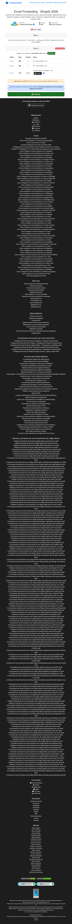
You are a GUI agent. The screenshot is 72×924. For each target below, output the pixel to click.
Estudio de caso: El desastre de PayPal (36, 414)
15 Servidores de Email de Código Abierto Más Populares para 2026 (36, 454)
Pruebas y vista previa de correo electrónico (36, 391)
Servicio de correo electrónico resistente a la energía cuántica (36, 416)
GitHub (37, 785)
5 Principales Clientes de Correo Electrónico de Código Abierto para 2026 (36, 466)
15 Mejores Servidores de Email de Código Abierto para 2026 (36, 441)
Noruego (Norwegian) (36, 856)
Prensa (36, 818)
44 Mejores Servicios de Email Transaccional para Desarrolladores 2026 (36, 347)
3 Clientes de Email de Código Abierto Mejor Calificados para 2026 (36, 452)
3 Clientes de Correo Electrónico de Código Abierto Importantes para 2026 (36, 559)
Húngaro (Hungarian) (36, 846)
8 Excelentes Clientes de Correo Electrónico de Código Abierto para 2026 (36, 536)
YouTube (37, 791)
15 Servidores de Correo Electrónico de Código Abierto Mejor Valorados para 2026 (36, 587)
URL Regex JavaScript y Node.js (36, 431)
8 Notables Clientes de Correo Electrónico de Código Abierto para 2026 (36, 540)
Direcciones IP (36, 320)
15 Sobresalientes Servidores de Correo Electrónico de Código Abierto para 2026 (36, 469)
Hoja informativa (37, 783)
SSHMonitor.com (36, 305)
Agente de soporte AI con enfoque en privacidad (36, 372)
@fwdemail (37, 787)
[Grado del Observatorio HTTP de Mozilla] (44, 878)
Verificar (52, 53)
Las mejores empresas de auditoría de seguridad (36, 370)
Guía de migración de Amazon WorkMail (36, 361)
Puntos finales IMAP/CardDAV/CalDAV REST (36, 382)
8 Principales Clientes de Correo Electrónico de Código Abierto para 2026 (36, 635)
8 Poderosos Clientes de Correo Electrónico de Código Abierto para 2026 (36, 500)
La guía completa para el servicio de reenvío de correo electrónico (36, 395)
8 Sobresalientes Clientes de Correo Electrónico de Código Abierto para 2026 (36, 532)
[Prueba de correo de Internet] (45, 884)
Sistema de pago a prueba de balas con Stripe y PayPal (36, 427)
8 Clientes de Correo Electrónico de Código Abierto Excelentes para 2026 (36, 669)
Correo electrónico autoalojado (36, 327)
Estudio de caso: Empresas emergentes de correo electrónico (36, 425)
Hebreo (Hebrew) (36, 844)
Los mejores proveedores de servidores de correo (36, 366)
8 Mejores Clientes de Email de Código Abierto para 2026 (36, 443)
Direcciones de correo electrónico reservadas (36, 296)
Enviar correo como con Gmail (36, 143)
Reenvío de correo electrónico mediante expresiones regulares (36, 331)
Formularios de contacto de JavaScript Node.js (36, 404)
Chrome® (37, 128)
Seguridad (36, 805)
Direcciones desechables (36, 290)
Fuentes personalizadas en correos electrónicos (36, 385)
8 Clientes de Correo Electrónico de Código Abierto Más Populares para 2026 (36, 519)
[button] (44, 73)
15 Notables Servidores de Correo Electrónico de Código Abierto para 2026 (36, 477)
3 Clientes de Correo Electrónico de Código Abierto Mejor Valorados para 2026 (36, 712)
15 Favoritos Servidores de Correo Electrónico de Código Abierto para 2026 (36, 750)
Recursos (36, 280)
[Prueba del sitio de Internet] (27, 884)
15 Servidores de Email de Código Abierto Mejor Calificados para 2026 (36, 449)
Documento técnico (36, 316)
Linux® (37, 124)
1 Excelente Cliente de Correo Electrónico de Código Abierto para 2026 (36, 475)
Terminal (37, 131)
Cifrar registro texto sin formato (36, 294)
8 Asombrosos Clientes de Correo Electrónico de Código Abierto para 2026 (36, 545)
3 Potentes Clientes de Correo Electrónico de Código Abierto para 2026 (36, 760)
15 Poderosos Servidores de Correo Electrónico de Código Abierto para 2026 (36, 498)
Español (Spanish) (36, 863)
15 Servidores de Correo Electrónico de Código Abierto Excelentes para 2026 (36, 667)
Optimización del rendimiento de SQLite (36, 421)
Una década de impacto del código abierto (36, 359)
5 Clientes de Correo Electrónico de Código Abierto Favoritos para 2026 (36, 553)
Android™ (37, 122)
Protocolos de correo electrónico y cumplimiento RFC (36, 387)
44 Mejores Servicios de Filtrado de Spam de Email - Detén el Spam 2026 (36, 351)
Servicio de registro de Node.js (36, 412)
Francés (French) (36, 841)
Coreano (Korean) (36, 854)
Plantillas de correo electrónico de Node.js (36, 408)
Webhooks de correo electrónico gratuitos (36, 325)
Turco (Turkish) (36, 868)
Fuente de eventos (36, 801)
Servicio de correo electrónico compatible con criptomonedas (36, 399)
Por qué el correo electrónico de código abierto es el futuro (36, 433)
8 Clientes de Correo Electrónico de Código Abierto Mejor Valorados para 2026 (36, 589)
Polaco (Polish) (36, 857)
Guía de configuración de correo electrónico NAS (36, 145)
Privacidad (49, 2)
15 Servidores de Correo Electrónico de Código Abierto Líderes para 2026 (36, 654)
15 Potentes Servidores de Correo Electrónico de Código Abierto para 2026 (36, 758)
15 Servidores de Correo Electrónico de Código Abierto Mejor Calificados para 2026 (36, 459)
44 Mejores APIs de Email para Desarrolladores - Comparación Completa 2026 (36, 349)
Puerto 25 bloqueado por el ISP (36, 276)
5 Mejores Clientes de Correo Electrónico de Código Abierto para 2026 (36, 488)
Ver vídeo (37, 29)
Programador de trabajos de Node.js (36, 410)
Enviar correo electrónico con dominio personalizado (36, 140)
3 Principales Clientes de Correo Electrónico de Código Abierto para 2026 (36, 528)
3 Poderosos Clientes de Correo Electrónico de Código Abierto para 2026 (36, 566)
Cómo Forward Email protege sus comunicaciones (36, 429)
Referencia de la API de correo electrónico (36, 322)
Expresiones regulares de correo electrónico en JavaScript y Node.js (36, 389)
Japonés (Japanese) (36, 852)
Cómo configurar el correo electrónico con (36, 151)
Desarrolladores (36, 313)
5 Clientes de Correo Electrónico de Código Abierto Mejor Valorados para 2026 (36, 640)
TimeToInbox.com (36, 300)
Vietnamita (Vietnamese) (36, 872)
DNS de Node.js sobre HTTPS (36, 406)
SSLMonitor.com (36, 307)
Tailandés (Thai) (36, 867)
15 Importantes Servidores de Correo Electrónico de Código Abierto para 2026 (36, 494)
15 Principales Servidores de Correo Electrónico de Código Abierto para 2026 (36, 464)
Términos (36, 810)
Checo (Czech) (36, 832)
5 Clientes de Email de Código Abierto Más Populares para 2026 (36, 456)
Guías (36, 135)
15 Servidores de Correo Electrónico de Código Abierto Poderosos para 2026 (36, 697)
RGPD (36, 812)
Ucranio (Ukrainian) (36, 870)
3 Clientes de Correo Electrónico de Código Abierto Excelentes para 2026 (36, 735)
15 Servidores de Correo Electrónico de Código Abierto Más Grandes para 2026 (36, 684)
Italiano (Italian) (36, 850)
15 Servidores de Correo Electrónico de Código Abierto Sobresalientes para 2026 (36, 660)
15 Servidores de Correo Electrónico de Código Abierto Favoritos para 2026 (36, 490)
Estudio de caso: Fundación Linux (36, 380)
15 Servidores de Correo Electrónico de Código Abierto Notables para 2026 (36, 671)
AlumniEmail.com (36, 298)
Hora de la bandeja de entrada (36, 288)
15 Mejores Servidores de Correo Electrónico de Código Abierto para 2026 (36, 485)
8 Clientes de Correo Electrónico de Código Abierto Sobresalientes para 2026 (36, 664)
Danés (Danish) (36, 833)
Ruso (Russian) (36, 861)
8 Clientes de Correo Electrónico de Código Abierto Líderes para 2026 (36, 657)
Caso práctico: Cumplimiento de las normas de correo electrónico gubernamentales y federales (36, 374)
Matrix (37, 789)
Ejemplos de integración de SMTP (36, 138)
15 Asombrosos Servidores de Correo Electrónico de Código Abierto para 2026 (36, 481)
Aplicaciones (36, 115)
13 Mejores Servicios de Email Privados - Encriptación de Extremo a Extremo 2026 (36, 343)
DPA (36, 814)
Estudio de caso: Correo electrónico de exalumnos (36, 376)
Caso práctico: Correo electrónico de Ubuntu (36, 378)
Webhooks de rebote (36, 329)
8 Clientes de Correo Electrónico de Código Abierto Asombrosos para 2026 (36, 681)
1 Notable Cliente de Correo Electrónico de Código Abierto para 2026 (36, 479)
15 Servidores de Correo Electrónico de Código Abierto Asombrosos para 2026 (36, 677)
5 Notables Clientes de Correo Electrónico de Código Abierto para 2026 (36, 739)
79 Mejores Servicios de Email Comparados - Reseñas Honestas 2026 (36, 341)
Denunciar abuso (36, 816)
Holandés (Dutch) (36, 835)
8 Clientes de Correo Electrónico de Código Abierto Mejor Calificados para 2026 (36, 515)
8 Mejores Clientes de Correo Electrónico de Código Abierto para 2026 (36, 549)
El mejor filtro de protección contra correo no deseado (36, 363)
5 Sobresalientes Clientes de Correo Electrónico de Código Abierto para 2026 (36, 471)
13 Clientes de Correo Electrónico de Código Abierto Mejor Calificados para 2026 (36, 523)
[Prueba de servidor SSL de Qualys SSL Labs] (28, 878)
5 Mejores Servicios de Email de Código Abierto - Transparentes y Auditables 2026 (36, 345)
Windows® (36, 120)
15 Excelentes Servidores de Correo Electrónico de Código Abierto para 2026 (36, 473)
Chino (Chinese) (36, 830)
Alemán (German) (36, 843)
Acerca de (36, 803)
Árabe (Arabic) (36, 828)
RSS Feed (36, 793)
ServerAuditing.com (36, 303)
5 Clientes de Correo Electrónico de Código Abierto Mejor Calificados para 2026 (36, 462)
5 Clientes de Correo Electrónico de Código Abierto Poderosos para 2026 (36, 699)
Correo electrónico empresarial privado (36, 284)
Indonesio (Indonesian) (36, 848)
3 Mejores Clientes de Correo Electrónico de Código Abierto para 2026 (36, 570)
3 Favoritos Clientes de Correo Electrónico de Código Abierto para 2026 (36, 752)
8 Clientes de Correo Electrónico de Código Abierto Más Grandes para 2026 (36, 686)
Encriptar (38, 73)
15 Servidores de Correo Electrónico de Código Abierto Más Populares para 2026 (36, 517)
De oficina (37, 126)
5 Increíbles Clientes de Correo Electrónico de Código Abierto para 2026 (36, 743)
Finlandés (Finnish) (36, 839)
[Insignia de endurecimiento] (36, 893)
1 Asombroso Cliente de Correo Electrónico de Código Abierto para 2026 (36, 483)
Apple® (36, 118)
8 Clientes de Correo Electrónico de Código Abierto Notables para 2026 (36, 674)
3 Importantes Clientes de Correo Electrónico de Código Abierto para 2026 (36, 496)
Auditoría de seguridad (36, 318)
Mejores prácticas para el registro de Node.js (36, 368)
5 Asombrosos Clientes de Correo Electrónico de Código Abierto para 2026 (36, 610)
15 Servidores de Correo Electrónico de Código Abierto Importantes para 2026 (36, 556)
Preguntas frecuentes (59, 2)
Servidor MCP (36, 393)
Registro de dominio (36, 292)
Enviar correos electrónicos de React (36, 423)
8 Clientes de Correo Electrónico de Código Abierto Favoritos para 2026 (36, 492)
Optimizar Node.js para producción (36, 397)
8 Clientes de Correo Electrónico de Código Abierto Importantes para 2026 (36, 623)
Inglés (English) (36, 837)
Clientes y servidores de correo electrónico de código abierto (36, 438)
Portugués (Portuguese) (36, 859)
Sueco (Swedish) (36, 865)
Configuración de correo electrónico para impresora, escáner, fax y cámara (36, 147)
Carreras (36, 820)
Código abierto (36, 333)
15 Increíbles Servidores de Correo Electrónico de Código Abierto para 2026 (36, 741)
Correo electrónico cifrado (37, 2)
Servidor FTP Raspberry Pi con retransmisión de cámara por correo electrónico (36, 149)
